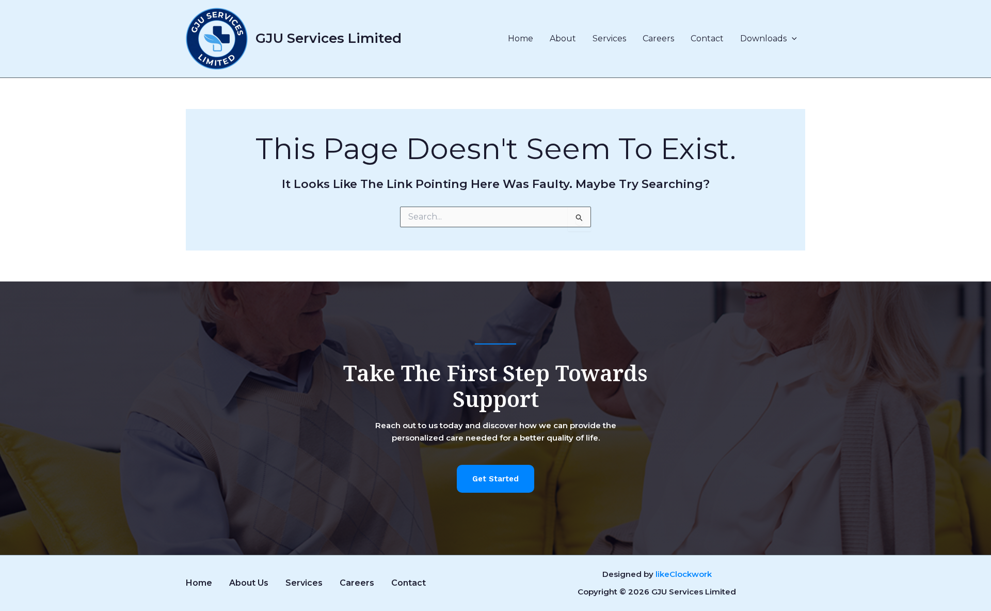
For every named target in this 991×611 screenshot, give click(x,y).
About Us (248, 583)
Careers (658, 38)
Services (609, 38)
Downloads (763, 38)
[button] (792, 39)
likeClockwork (684, 574)
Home (520, 38)
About (563, 38)
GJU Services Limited (328, 38)
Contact (707, 38)
